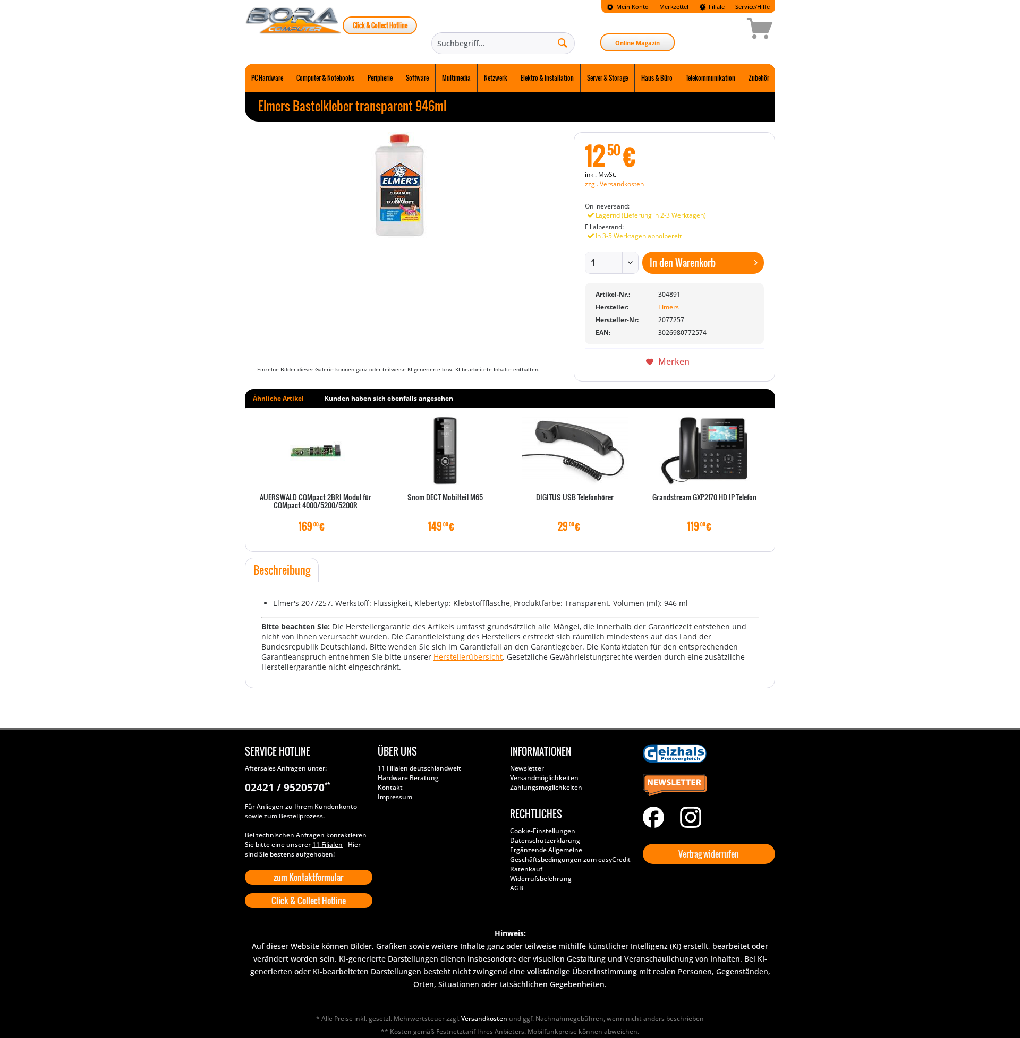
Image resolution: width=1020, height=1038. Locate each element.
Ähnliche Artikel (278, 398)
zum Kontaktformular (308, 877)
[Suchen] (562, 42)
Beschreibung (281, 570)
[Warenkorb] (722, 30)
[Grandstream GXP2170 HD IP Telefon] (704, 450)
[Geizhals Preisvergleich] (706, 753)
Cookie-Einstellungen (542, 830)
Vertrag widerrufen (708, 853)
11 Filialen (327, 844)
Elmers (668, 307)
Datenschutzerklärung (545, 840)
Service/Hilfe (752, 7)
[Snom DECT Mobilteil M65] (445, 450)
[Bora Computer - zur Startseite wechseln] (294, 30)
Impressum (395, 796)
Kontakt (390, 787)
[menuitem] (627, 6)
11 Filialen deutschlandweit (419, 768)
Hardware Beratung (408, 777)
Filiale (716, 7)
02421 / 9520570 (287, 787)
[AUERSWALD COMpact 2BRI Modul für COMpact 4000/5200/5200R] (315, 450)
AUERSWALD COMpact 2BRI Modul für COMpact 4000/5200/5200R (315, 502)
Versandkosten (484, 1018)
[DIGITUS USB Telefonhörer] (574, 450)
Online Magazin (637, 43)
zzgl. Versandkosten (614, 183)
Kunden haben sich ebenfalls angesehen (389, 398)
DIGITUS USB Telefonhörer (575, 498)
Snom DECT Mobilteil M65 (445, 498)
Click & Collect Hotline (380, 25)
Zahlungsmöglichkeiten (546, 787)
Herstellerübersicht (468, 657)
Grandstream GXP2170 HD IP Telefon (704, 498)
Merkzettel (673, 7)
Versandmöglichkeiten (544, 777)
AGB (516, 888)
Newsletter (527, 768)
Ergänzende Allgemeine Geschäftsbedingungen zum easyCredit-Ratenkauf (571, 859)
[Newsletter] (706, 785)
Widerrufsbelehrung (541, 878)
